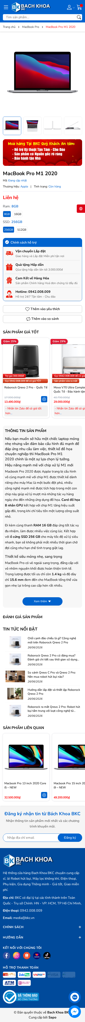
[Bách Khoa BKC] (31, 7)
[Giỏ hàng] (79, 7)
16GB (17, 214)
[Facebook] (6, 955)
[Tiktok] (47, 955)
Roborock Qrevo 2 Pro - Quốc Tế (25, 387)
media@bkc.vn (23, 918)
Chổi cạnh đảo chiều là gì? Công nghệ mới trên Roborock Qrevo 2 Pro (52, 640)
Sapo (52, 1017)
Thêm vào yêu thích (45, 309)
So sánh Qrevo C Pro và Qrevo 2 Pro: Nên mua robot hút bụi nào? (52, 675)
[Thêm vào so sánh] (44, 370)
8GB (7, 214)
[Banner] (42, 152)
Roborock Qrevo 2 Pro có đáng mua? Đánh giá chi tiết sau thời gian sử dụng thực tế (52, 660)
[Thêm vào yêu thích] (44, 361)
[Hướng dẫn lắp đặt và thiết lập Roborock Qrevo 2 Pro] (15, 693)
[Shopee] (26, 955)
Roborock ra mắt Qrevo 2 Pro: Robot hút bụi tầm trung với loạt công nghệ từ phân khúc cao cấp (54, 711)
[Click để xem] (42, 75)
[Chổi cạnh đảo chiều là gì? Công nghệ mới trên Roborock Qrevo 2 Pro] (15, 642)
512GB (21, 230)
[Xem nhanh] (44, 352)
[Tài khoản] (70, 7)
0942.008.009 (39, 291)
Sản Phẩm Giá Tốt (21, 332)
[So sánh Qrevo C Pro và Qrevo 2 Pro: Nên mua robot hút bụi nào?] (15, 676)
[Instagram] (16, 955)
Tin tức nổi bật (20, 629)
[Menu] (6, 7)
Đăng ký (70, 837)
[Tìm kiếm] (79, 17)
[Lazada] (36, 955)
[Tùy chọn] (44, 399)
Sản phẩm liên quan (23, 727)
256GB (8, 230)
